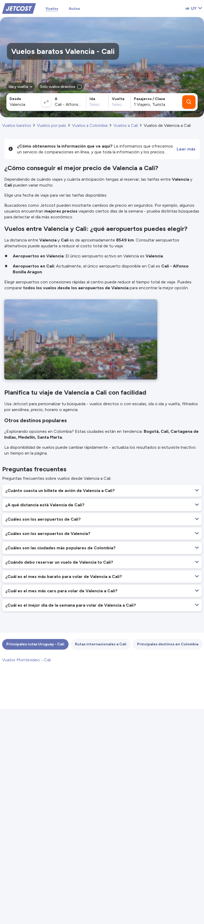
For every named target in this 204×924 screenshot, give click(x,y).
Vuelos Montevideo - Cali (26, 659)
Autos (74, 8)
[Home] (19, 8)
